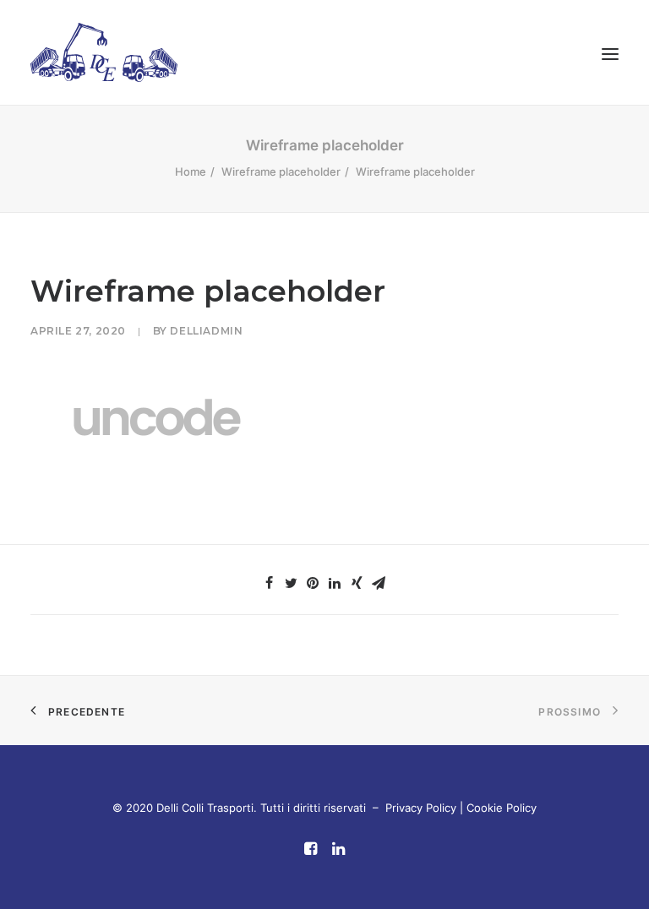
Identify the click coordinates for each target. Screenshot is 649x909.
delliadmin (206, 330)
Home (190, 171)
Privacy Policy (420, 807)
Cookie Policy (501, 807)
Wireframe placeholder (281, 171)
